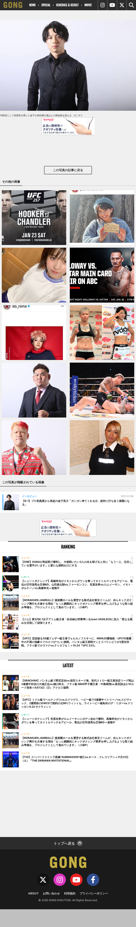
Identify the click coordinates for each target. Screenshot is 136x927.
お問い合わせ (51, 893)
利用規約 (69, 893)
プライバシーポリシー (94, 893)
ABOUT (33, 893)
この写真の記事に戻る (68, 170)
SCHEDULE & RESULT (67, 5)
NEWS (32, 5)
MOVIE (88, 5)
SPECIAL (45, 5)
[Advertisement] (68, 803)
